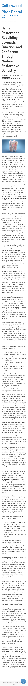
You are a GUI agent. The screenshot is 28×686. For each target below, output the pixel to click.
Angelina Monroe (19, 75)
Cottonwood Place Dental (12, 10)
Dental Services (6, 78)
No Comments (16, 78)
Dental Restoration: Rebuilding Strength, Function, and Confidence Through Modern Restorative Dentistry (12, 49)
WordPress (16, 682)
